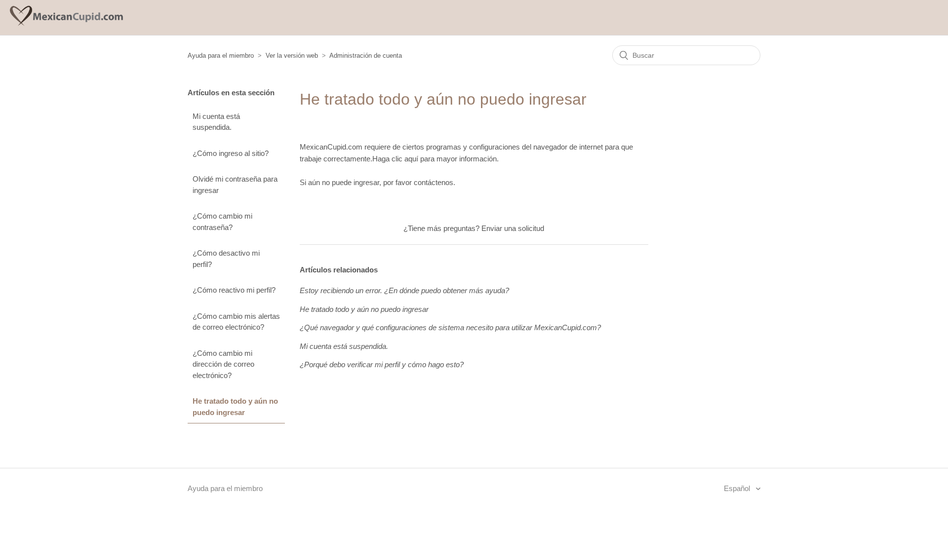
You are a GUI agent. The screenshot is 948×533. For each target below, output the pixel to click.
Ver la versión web (292, 55)
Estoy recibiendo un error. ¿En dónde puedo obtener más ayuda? (404, 290)
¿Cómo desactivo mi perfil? (226, 258)
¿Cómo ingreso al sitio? (231, 153)
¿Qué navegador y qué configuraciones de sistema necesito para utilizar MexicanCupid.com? (450, 327)
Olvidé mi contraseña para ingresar (235, 184)
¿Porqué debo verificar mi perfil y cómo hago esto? (382, 364)
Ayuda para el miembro (221, 55)
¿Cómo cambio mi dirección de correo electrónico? (223, 364)
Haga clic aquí (395, 158)
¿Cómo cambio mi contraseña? (222, 221)
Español (738, 488)
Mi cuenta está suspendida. (216, 122)
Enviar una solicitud (512, 228)
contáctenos (433, 182)
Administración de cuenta (365, 55)
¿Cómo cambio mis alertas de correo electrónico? (236, 322)
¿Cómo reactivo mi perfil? (234, 290)
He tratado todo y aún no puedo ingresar (235, 407)
